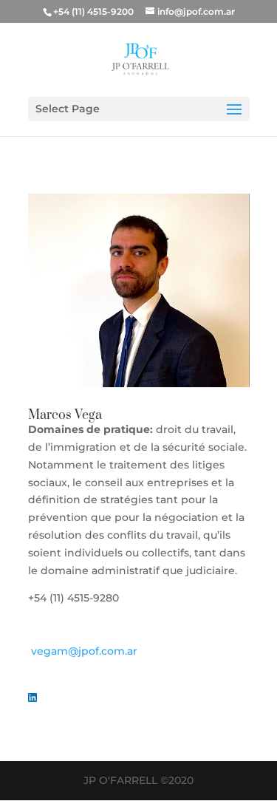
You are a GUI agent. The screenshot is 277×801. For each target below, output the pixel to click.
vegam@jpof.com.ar (84, 651)
